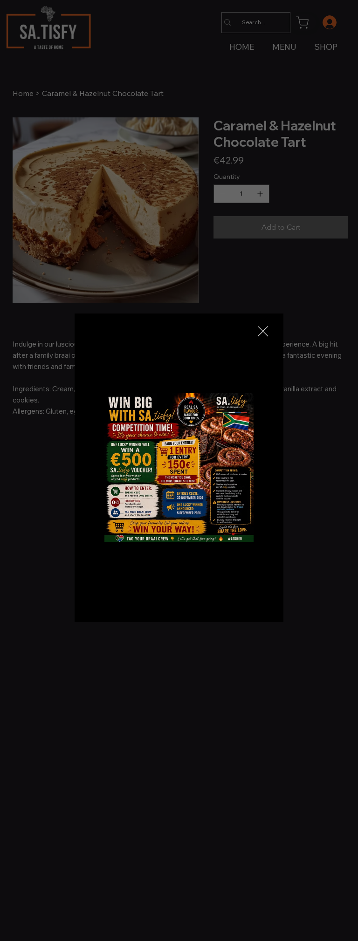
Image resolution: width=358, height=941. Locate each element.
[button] (263, 331)
